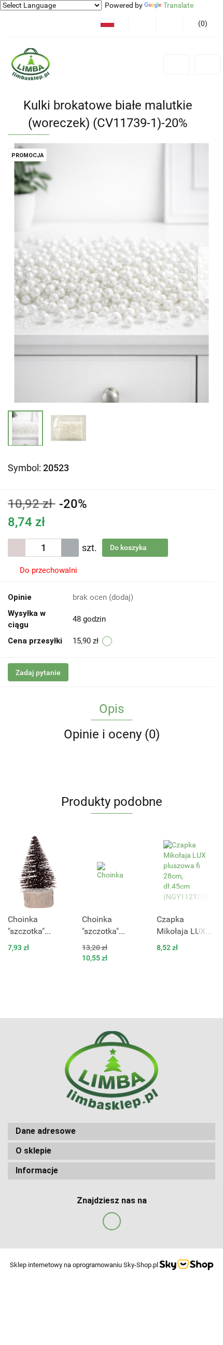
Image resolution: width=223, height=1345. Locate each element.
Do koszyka (129, 547)
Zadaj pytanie (38, 672)
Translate (178, 5)
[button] (199, 24)
